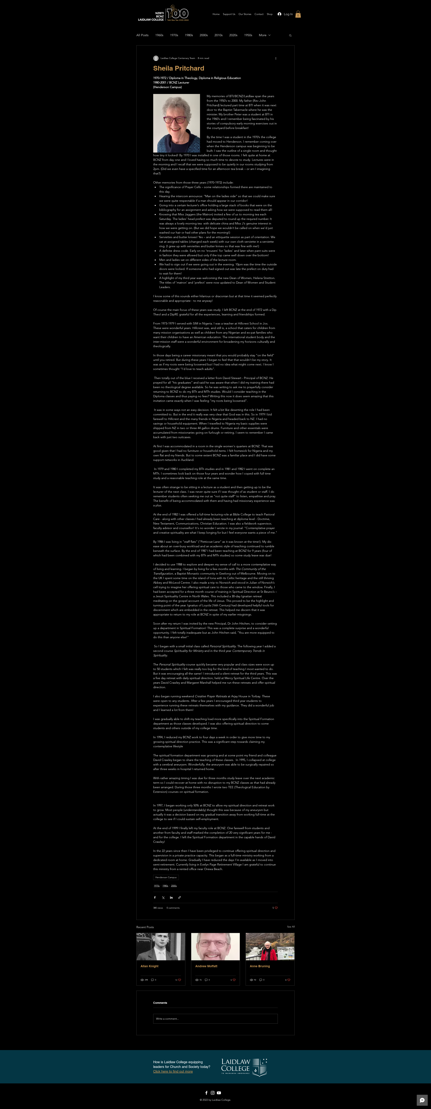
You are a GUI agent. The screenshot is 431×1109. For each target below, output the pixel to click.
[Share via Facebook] (154, 897)
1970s (174, 35)
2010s (218, 35)
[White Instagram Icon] (212, 1092)
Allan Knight (149, 966)
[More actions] (276, 58)
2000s (204, 35)
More (263, 35)
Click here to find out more (173, 1071)
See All (291, 926)
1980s (189, 35)
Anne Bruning (260, 966)
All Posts (142, 35)
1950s (248, 35)
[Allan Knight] (161, 946)
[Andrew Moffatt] (215, 946)
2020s (233, 35)
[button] (298, 14)
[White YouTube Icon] (218, 1092)
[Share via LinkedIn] (171, 897)
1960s (159, 35)
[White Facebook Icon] (206, 1092)
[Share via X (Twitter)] (163, 897)
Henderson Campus (166, 877)
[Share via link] (179, 897)
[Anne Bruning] (270, 946)
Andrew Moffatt (206, 966)
